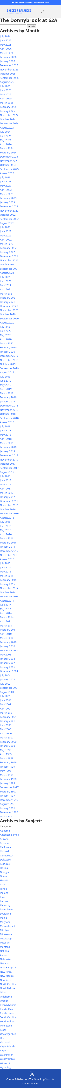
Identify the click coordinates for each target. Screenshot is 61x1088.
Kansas (4, 901)
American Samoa (9, 834)
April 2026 (6, 48)
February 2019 (8, 397)
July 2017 (5, 476)
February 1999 (8, 762)
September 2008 (9, 650)
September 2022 (9, 218)
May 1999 (5, 750)
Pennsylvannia (8, 1004)
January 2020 (7, 351)
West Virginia (7, 1058)
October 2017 (8, 463)
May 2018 (5, 434)
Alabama (5, 830)
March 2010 (7, 638)
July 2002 (5, 683)
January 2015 (7, 584)
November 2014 (9, 588)
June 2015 (5, 567)
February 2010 (8, 642)
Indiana (4, 892)
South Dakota (7, 1021)
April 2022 (6, 239)
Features (5, 863)
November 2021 (9, 260)
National (4, 950)
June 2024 (5, 136)
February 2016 (8, 542)
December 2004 (9, 671)
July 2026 (5, 36)
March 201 (6, 816)
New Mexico (7, 975)
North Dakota (7, 988)
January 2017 (7, 496)
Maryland (5, 921)
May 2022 (5, 235)
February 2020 (8, 347)
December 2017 (9, 455)
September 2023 (9, 169)
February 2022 (8, 247)
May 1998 (5, 770)
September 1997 (9, 787)
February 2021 (8, 297)
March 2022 (7, 243)
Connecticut (6, 855)
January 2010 (7, 646)
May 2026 (5, 44)
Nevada (4, 963)
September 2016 (9, 513)
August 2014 (7, 600)
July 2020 (5, 326)
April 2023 (6, 189)
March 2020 (7, 343)
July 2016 (5, 521)
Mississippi (6, 938)
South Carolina (8, 1017)
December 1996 (9, 799)
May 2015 (5, 571)
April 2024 (6, 144)
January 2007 (7, 662)
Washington (6, 1054)
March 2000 (7, 737)
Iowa (2, 897)
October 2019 (8, 364)
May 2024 (5, 140)
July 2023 (5, 177)
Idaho (3, 884)
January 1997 (7, 795)
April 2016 (6, 534)
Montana (5, 946)
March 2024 (7, 148)
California (5, 847)
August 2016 (7, 517)
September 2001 (9, 687)
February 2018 (8, 447)
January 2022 (7, 252)
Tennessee (6, 1025)
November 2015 (9, 555)
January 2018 (7, 451)
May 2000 (5, 729)
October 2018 (8, 413)
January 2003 (7, 679)
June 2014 (5, 604)
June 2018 (5, 430)
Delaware (5, 859)
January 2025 (7, 111)
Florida (4, 867)
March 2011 (7, 625)
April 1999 (6, 754)
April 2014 (6, 613)
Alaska (3, 955)
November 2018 (9, 409)
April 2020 (6, 339)
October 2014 (8, 592)
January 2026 (7, 61)
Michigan (5, 930)
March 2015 (7, 575)
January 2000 (7, 745)
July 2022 (5, 227)
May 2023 (5, 185)
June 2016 (5, 526)
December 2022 (9, 206)
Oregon (4, 1000)
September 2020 (9, 318)
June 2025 (5, 90)
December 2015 (9, 550)
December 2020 (9, 306)
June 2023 (5, 181)
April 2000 (6, 733)
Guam (3, 876)
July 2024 (5, 131)
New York (5, 980)
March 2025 (7, 102)
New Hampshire (9, 967)
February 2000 (8, 741)
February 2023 (8, 198)
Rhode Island (7, 1013)
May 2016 (5, 530)
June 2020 (5, 330)
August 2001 (7, 692)
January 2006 (7, 667)
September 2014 (9, 596)
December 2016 (9, 501)
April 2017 (6, 488)
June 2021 (5, 281)
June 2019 (5, 380)
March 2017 (7, 492)
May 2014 (5, 609)
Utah (2, 1038)
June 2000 (5, 725)
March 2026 (7, 53)
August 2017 (7, 472)
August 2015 (7, 559)
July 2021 (5, 277)
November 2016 (9, 505)
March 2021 (7, 293)
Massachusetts (8, 926)
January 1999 (7, 766)
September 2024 (9, 123)
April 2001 (6, 708)
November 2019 (9, 360)
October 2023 (8, 164)
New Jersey (6, 971)
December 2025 (9, 65)
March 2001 (7, 712)
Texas (3, 1029)
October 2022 (8, 214)
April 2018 (6, 438)
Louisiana (5, 913)
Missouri (5, 942)
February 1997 (8, 791)
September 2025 (9, 77)
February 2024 (8, 152)
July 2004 (5, 675)
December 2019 (9, 355)
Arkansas (5, 843)
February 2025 (8, 106)
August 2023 (7, 173)
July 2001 (5, 696)
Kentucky (5, 905)
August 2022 (7, 223)
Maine (3, 917)
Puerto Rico (6, 1009)
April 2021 (6, 289)
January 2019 (7, 401)
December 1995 (9, 812)
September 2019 (9, 368)
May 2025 (5, 94)
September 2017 (9, 467)
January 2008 (7, 658)
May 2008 (5, 654)
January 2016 (7, 546)
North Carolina (8, 984)
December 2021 (9, 256)
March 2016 (7, 538)
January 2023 (7, 202)
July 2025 (5, 86)
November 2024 (9, 115)
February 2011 (8, 629)
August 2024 (7, 127)
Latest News (7, 909)
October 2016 (8, 509)
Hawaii (4, 880)
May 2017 (5, 484)
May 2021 (5, 285)
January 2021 (7, 301)
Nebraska (5, 959)
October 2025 (8, 73)
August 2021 (7, 272)
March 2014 (7, 617)
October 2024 (8, 119)
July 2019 (5, 376)
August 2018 (7, 422)
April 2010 (6, 633)
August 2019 (7, 372)
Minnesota (6, 934)
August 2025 (7, 81)
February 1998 (8, 779)
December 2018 (9, 405)
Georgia (4, 872)
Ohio (3, 992)
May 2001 (5, 704)
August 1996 (7, 804)
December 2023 (9, 156)
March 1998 (7, 775)
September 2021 (9, 268)
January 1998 (7, 783)
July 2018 (5, 426)
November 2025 (9, 69)
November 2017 (9, 459)
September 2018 (9, 418)
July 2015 (5, 563)
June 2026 (5, 40)
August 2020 (7, 322)
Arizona (4, 838)
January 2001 (7, 721)
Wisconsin (5, 1063)
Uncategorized (8, 1033)
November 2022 (9, 210)
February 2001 (8, 716)
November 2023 (9, 160)
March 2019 (7, 393)
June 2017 (5, 480)
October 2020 (8, 314)
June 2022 (5, 231)
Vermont (5, 1042)
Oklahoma (6, 996)
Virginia (4, 1050)
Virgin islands (7, 1046)
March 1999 (7, 758)
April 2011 (6, 621)
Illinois (3, 888)
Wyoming (5, 1067)
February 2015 (8, 579)
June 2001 (5, 700)
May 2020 (5, 335)
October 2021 (8, 264)
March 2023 (7, 194)
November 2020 (9, 310)
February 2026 (8, 57)
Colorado (5, 851)
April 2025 (6, 98)
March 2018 (7, 443)
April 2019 (6, 389)
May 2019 (5, 384)
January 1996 (7, 808)
